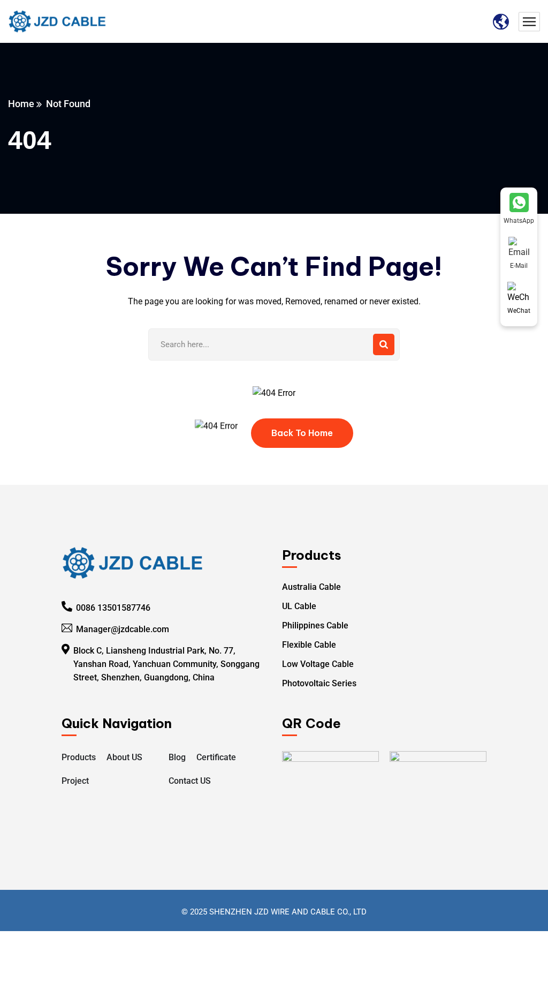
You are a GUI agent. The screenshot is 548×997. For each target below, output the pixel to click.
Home (21, 103)
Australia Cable (311, 587)
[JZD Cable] (57, 22)
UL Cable (299, 606)
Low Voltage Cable (318, 664)
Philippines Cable (315, 625)
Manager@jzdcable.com (122, 629)
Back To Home (302, 433)
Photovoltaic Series (319, 683)
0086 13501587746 (113, 608)
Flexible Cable (309, 645)
